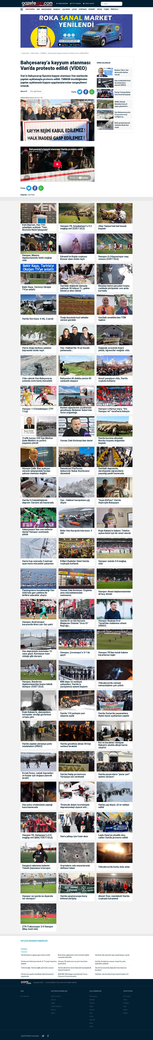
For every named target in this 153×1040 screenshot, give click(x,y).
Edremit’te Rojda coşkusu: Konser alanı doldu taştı (73, 257)
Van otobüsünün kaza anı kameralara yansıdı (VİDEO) (123, 83)
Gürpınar (92, 1020)
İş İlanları (126, 1003)
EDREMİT (91, 9)
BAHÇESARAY (47, 9)
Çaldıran (92, 1003)
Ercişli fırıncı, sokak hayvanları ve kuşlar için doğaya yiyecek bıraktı (37, 775)
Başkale (92, 999)
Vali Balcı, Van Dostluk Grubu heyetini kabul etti (111, 974)
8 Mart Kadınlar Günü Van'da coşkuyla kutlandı (74, 562)
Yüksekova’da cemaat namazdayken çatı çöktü (110, 684)
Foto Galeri (126, 996)
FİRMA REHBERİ (63, 3)
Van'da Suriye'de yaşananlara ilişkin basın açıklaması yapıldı (113, 714)
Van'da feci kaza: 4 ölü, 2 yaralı (37, 319)
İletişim (125, 1013)
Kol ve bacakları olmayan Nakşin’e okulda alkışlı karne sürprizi (112, 745)
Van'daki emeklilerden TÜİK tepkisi (112, 318)
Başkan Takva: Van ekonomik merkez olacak (121, 72)
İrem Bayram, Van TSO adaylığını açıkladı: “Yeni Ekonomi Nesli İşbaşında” (35, 227)
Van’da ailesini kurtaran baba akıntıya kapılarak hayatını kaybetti (74, 969)
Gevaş (91, 1016)
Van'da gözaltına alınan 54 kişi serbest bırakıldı (75, 745)
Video (125, 999)
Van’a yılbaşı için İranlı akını (74, 836)
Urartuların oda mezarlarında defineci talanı (75, 866)
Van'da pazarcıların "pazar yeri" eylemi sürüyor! (114, 775)
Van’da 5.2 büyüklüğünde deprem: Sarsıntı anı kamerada (38, 501)
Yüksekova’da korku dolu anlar (114, 867)
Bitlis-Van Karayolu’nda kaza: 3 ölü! (76, 531)
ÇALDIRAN (66, 9)
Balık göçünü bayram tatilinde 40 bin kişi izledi (122, 125)
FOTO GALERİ (76, 3)
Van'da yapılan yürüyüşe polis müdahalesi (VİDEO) (37, 745)
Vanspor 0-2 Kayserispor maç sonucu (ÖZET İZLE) (113, 257)
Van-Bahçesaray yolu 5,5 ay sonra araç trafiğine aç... (122, 114)
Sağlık (53, 1003)
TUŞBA (106, 9)
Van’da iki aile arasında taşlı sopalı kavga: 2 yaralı (112, 955)
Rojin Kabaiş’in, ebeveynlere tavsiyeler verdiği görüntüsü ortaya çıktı (36, 714)
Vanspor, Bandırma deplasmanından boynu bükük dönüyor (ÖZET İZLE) (37, 684)
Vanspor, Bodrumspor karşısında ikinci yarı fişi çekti (37, 623)
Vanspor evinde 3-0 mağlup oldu (112, 562)
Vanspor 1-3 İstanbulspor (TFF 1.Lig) (37, 410)
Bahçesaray (93, 996)
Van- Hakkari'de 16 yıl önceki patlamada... (75, 349)
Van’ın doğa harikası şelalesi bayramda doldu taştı (36, 349)
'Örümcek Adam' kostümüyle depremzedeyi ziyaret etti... (74, 806)
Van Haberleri (24, 996)
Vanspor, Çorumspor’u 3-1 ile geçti (75, 653)
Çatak (91, 1006)
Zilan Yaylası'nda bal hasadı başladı (112, 227)
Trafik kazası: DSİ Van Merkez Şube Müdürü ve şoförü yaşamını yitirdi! (37, 440)
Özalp (91, 1026)
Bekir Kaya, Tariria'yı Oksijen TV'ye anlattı (36, 288)
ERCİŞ (99, 9)
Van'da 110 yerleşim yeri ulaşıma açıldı (72, 714)
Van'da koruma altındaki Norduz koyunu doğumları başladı (111, 440)
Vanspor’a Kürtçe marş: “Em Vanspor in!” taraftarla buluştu (114, 410)
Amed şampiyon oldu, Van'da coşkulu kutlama (113, 379)
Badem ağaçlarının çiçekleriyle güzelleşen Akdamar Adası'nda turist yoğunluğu (76, 410)
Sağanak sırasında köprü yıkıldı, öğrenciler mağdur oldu (113, 349)
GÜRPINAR (83, 9)
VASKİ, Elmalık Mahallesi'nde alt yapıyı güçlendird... (122, 104)
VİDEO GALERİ (89, 3)
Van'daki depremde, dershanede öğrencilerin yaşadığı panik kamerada (111, 471)
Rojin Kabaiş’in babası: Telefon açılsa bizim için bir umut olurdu (114, 531)
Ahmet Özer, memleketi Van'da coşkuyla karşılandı (113, 897)
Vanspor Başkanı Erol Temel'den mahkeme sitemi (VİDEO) (112, 623)
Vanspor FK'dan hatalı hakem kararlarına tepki (113, 653)
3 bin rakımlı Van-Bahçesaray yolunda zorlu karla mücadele (37, 379)
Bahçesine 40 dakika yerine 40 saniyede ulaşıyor (75, 379)
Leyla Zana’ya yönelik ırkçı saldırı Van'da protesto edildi (113, 836)
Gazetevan (25, 53)
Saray (91, 1023)
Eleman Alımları (56, 996)
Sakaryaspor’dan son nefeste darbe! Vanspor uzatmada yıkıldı (37, 532)
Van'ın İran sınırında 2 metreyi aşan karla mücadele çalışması (38, 562)
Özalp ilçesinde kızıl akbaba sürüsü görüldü (74, 318)
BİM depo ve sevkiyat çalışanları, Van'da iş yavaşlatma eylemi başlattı (74, 684)
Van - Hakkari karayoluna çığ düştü (75, 501)
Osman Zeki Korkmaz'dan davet (76, 440)
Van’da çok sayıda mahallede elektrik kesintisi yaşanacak (37, 975)
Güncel (53, 1010)
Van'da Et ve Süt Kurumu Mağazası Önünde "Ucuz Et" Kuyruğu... (74, 623)
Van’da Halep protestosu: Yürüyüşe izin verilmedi (73, 775)
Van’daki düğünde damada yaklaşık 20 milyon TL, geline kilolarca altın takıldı (74, 288)
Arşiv (124, 1006)
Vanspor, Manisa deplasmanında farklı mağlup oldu (37, 257)
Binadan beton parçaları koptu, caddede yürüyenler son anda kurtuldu (114, 288)
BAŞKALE (56, 9)
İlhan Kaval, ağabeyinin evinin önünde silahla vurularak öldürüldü (73, 956)
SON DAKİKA (30, 9)
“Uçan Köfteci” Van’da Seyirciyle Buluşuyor (109, 501)
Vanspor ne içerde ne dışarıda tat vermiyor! (37, 897)
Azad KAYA (60, 982)
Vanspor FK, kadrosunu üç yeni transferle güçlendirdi (72, 963)
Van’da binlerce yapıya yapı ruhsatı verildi (35, 955)
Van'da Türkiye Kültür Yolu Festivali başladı (122, 93)
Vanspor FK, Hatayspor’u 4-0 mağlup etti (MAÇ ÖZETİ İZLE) (37, 836)
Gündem (24, 949)
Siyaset (53, 999)
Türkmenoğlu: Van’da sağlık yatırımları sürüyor (37, 968)
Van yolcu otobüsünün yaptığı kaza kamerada (37, 806)
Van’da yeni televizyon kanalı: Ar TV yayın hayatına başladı (39, 963)
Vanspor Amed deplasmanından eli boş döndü (114, 592)
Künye (125, 1010)
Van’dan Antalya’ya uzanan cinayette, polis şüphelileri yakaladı (110, 963)
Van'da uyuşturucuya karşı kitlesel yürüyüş (73, 897)
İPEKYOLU (114, 9)
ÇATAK (74, 9)
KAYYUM (31, 195)
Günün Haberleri (56, 1006)
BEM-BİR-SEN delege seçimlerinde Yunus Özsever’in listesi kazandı (72, 975)
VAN (38, 9)
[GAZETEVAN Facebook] (48, 1036)
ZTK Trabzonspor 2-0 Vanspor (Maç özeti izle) (37, 927)
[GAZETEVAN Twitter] (43, 1036)
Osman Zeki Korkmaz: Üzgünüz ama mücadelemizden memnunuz (76, 592)
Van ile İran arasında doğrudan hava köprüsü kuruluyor (110, 969)
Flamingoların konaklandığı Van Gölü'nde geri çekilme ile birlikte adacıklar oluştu (38, 592)
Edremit (91, 1010)
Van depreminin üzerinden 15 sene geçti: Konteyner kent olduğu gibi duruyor (37, 653)
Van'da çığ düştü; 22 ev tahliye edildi (113, 806)
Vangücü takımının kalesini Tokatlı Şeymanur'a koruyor (36, 866)
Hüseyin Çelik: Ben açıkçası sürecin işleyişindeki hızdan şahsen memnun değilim (36, 471)
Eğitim (53, 1013)
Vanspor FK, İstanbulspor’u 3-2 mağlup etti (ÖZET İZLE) (76, 227)
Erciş (91, 1013)
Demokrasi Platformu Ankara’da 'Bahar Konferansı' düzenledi (75, 471)
